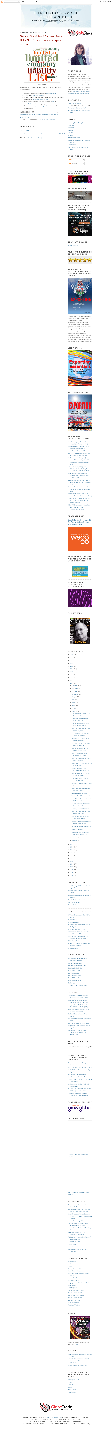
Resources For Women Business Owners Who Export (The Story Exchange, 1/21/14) (79, 489)
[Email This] (21, 112)
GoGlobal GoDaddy (77, 829)
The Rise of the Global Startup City (78, 1023)
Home (42, 134)
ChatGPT (71, 1385)
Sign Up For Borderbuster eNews (77, 900)
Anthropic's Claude (73, 1380)
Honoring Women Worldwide (80, 809)
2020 (72, 672)
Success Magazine (73, 1303)
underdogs (31, 116)
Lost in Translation (73, 1247)
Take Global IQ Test (74, 970)
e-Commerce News (73, 1280)
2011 (72, 855)
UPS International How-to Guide (77, 985)
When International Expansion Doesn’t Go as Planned (81, 805)
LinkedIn (71, 130)
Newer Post (23, 134)
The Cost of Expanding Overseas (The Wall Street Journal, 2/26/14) (79, 454)
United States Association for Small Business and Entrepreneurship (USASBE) (78, 1361)
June (73, 703)
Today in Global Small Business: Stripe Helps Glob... (81, 812)
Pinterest (70, 133)
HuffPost (70, 1264)
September (75, 694)
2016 (72, 683)
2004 (72, 875)
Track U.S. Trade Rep (74, 978)
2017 (72, 680)
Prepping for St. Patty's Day (80, 793)
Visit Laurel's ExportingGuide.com (78, 890)
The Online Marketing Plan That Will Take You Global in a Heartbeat (79, 1210)
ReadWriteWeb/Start (74, 1305)
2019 (72, 675)
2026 (72, 655)
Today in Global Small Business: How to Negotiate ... (81, 729)
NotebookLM (72, 1392)
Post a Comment (25, 130)
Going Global (72, 1244)
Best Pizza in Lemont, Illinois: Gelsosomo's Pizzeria (80, 817)
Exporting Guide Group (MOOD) (78, 123)
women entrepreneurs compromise (38, 106)
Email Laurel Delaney (74, 103)
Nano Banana (72, 1390)
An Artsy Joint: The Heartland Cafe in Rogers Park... (80, 734)
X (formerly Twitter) (74, 137)
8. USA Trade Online (74, 941)
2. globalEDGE (72, 920)
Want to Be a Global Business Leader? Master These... (80, 749)
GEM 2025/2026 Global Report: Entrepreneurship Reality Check (78, 1001)
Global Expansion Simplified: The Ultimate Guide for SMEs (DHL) (78, 996)
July (73, 700)
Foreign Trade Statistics (75, 961)
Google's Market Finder (75, 963)
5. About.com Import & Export (77, 929)
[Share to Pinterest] (29, 112)
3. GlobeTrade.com (73, 922)
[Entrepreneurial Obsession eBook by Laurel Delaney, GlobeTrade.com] (80, 576)
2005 (72, 872)
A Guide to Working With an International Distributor (76, 1233)
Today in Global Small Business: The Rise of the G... (81, 789)
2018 (72, 677)
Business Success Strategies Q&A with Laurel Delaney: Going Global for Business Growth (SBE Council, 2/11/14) (79, 461)
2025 (72, 657)
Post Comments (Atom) (35, 138)
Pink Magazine (72, 1288)
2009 (72, 861)
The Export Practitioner (75, 975)
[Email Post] (33, 112)
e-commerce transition (37, 95)
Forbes (70, 1266)
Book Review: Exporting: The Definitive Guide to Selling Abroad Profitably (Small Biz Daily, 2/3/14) (79, 469)
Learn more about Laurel (80, 91)
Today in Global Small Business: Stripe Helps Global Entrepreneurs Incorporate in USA (41, 40)
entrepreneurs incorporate (30, 114)
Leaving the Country (74, 1242)
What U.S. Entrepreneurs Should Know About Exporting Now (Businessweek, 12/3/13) (79, 507)
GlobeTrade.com (54, 1417)
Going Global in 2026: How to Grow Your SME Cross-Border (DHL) (79, 1006)
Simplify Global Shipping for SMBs (78, 1283)
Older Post (62, 134)
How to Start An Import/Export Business (80, 1221)
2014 (72, 847)
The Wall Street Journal (75, 1293)
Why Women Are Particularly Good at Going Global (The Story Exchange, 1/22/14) (79, 482)
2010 (72, 858)
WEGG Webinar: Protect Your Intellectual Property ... (80, 833)
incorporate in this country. (41, 100)
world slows (29, 104)
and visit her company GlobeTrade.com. (79, 92)
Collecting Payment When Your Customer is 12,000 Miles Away (78, 1094)
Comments (74, 163)
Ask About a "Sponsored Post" (77, 108)
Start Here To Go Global (75, 968)
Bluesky (70, 135)
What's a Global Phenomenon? (81, 796)
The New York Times (74, 1300)
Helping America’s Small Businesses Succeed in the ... (81, 769)
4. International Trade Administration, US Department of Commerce (79, 926)
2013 (72, 850)
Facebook (71, 125)
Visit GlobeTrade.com (74, 893)
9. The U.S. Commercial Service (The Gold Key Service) (79, 944)
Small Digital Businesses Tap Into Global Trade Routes (81, 800)
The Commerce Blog (74, 973)
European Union (51, 93)
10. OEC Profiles (73, 948)
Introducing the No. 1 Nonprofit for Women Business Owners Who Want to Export (79, 522)
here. (72, 1049)
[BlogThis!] (23, 112)
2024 (72, 660)
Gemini (70, 1387)
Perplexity (71, 1382)
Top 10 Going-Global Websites (77, 1074)
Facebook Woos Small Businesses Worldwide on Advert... (81, 822)
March (74, 711)
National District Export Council (77, 965)
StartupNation (72, 1285)
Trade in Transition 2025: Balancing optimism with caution (78, 1010)
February (75, 838)
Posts (72, 160)
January (74, 840)
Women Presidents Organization (77, 1365)
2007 (72, 867)
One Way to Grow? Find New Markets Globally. (80, 779)
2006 (72, 870)
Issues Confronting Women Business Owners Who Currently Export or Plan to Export (80, 1216)
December (75, 686)
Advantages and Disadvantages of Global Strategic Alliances (78, 1224)
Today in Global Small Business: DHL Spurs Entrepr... (81, 759)
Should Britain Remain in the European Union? (80, 739)
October (74, 691)
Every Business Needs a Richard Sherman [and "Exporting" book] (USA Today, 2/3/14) (78, 475)
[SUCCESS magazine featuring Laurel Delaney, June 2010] (80, 644)
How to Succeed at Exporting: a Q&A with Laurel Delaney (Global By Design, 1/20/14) (79, 500)
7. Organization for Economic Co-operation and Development (78, 937)
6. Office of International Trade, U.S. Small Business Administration (78, 933)
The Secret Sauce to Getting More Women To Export (78, 1206)
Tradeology (71, 983)
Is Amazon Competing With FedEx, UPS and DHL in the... (81, 720)
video (53, 102)
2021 (72, 669)
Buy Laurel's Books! (74, 902)
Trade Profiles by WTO (74, 980)
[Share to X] (25, 112)
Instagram (71, 128)
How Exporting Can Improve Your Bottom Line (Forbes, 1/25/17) (78, 443)
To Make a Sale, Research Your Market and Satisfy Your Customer (79, 1090)
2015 (72, 844)
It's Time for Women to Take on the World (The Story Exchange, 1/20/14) (80, 495)
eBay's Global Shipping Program (77, 958)
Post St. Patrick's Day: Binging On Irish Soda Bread (82, 764)
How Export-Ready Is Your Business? (79, 1077)
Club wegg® (72, 145)
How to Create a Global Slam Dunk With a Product (80, 725)
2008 (72, 864)
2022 (72, 666)
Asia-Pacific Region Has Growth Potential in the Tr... (81, 744)
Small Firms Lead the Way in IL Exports (80, 1067)
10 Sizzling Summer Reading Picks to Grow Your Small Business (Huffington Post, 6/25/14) (79, 448)
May (73, 705)
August (74, 697)
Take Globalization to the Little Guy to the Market (81, 774)
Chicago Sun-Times (74, 1278)
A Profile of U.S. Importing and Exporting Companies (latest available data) (77, 1032)
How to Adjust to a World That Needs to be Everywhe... (81, 715)
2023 (72, 663)
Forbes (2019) (72, 1261)
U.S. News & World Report (76, 1290)
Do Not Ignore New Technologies (81, 826)
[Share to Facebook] (27, 112)
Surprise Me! (72, 905)
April (73, 708)
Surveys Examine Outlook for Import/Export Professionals (76, 1270)
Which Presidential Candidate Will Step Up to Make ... (80, 754)
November (75, 688)
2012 (72, 853)
